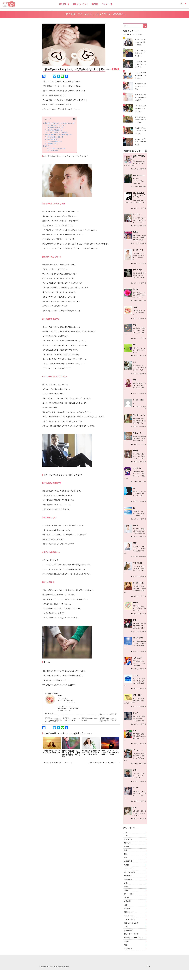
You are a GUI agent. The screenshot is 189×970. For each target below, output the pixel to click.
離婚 (125, 945)
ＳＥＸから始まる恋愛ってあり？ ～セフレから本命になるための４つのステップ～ (53, 720)
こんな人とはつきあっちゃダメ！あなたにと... (140, 75)
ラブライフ (128, 948)
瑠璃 (134, 543)
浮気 (125, 857)
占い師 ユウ (138, 250)
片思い (126, 846)
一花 (134, 345)
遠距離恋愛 (128, 861)
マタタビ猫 (137, 563)
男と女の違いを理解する (55, 137)
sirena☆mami (139, 175)
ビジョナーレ (138, 750)
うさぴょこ (137, 215)
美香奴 (135, 232)
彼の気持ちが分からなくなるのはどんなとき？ (60, 123)
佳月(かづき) (138, 638)
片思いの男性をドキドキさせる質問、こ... (104, 762)
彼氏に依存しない (53, 139)
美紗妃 (135, 526)
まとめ (47, 146)
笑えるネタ (128, 879)
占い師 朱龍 (138, 583)
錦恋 (134, 325)
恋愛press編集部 (139, 157)
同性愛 (126, 897)
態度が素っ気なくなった (55, 127)
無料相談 (127, 843)
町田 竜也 (137, 695)
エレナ (135, 788)
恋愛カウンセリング (80, 4)
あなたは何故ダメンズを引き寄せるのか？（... (140, 64)
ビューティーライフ (131, 934)
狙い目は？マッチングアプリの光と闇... (140, 86)
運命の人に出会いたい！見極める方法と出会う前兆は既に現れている (71, 754)
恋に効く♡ (128, 876)
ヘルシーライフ (129, 919)
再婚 (125, 883)
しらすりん (137, 468)
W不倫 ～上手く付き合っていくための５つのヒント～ (71, 719)
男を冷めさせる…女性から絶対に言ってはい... (140, 119)
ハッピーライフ (129, 916)
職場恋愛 (127, 901)
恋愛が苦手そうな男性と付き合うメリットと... (140, 53)
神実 (134, 380)
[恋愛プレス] (26, 4)
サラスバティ (138, 270)
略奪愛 (126, 865)
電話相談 (95, 4)
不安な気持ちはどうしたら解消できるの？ (59, 134)
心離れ (126, 941)
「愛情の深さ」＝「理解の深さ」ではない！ (51, 752)
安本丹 (135, 451)
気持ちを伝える (53, 143)
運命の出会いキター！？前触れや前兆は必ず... (140, 97)
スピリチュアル (129, 872)
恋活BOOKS (128, 930)
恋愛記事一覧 (64, 4)
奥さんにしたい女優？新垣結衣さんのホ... (58, 762)
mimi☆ (136, 675)
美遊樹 (135, 289)
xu (134, 488)
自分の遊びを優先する (55, 130)
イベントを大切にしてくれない (57, 132)
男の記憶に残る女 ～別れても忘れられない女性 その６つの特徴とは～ (108, 720)
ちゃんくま (137, 433)
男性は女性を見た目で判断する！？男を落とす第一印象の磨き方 (91, 752)
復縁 (125, 850)
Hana (135, 307)
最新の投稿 (54, 150)
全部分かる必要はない (55, 141)
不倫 (125, 836)
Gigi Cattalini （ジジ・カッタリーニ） (139, 195)
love (125, 832)
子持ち (126, 886)
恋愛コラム (128, 839)
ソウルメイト (129, 868)
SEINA (135, 603)
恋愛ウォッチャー (130, 912)
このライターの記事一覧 (108, 714)
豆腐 (134, 770)
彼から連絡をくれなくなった (57, 125)
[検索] (145, 26)
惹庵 (134, 620)
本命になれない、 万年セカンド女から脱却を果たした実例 (110, 752)
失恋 (125, 854)
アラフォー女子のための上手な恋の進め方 (90, 719)
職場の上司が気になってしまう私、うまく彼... (140, 42)
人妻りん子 (137, 658)
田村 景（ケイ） (139, 415)
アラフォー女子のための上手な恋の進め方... (140, 141)
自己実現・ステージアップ (133, 937)
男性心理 (127, 908)
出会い (126, 890)
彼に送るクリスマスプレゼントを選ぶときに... (140, 130)
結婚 (125, 905)
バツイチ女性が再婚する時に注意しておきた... (140, 108)
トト (134, 362)
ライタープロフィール (58, 148)
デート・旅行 (129, 894)
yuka (135, 808)
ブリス (135, 713)
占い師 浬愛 (138, 400)
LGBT (126, 927)
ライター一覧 (107, 4)
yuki (134, 730)
